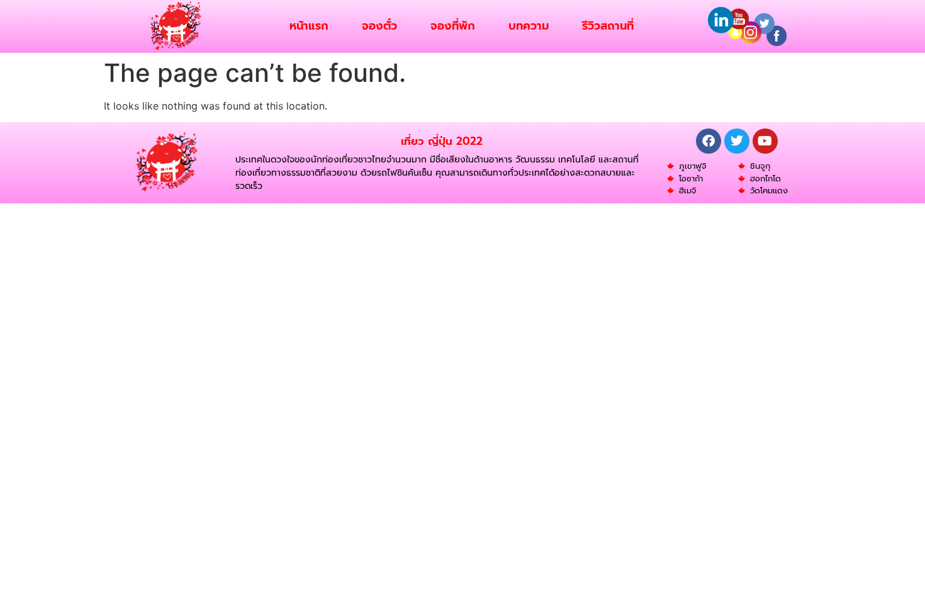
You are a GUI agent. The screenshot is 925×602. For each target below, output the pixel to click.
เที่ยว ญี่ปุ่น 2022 (442, 141)
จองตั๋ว (379, 26)
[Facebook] (708, 141)
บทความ (528, 26)
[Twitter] (736, 141)
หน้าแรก (308, 26)
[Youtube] (765, 141)
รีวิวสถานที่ (608, 26)
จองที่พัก (452, 26)
